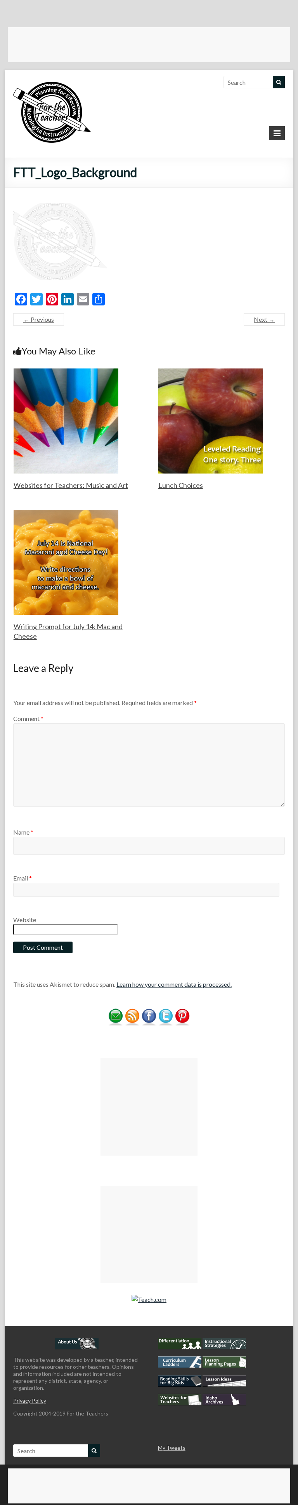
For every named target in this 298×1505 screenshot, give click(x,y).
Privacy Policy (29, 1400)
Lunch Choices (180, 485)
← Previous (38, 319)
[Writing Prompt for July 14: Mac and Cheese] (66, 513)
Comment (28, 718)
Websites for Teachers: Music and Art (71, 485)
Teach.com (152, 1299)
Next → (264, 319)
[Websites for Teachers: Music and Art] (66, 372)
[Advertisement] (149, 44)
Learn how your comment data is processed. (174, 984)
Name (23, 832)
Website (24, 919)
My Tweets (171, 1447)
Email (22, 878)
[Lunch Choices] (210, 372)
